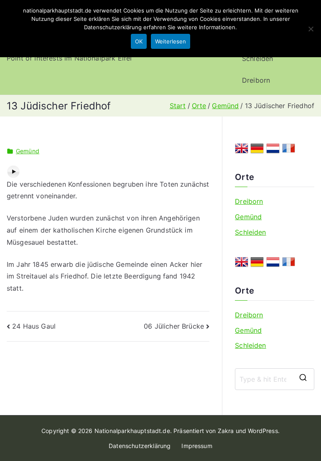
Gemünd (27, 151)
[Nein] (310, 29)
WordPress (263, 430)
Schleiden (257, 58)
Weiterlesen (170, 41)
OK (139, 41)
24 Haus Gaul (34, 326)
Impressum (196, 445)
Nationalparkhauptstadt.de (132, 430)
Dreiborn (256, 80)
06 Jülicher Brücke (174, 326)
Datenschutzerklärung (140, 445)
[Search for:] (274, 379)
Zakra (226, 430)
